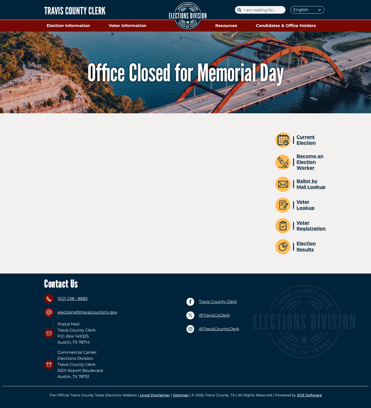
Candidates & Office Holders (286, 25)
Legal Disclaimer (155, 395)
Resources (226, 25)
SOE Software (309, 395)
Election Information (68, 25)
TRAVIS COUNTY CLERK (74, 11)
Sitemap (181, 395)
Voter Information (127, 25)
